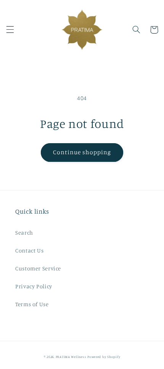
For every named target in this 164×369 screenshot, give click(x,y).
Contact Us (29, 250)
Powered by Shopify (103, 357)
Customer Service (38, 268)
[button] (10, 29)
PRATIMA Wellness (71, 357)
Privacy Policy (33, 286)
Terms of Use (32, 304)
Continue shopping (82, 152)
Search (24, 232)
